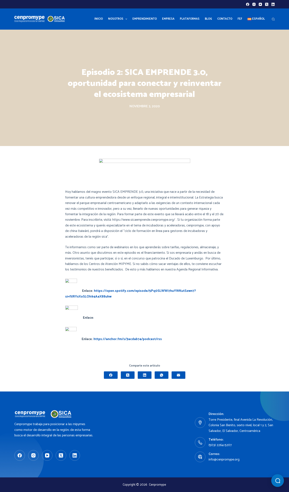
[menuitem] (256, 19)
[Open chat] (277, 480)
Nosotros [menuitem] (115, 19)
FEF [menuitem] (240, 19)
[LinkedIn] (273, 4)
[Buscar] (273, 19)
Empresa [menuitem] (168, 19)
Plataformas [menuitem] (190, 19)
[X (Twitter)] (266, 4)
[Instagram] (254, 4)
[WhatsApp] (161, 375)
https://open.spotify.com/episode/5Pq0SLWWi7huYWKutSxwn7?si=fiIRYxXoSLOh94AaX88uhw (130, 293)
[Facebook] (247, 4)
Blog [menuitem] (208, 19)
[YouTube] (260, 4)
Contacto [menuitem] (224, 19)
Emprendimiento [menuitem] (144, 19)
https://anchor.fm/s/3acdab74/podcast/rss (128, 339)
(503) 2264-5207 (220, 445)
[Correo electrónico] (178, 375)
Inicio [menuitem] (98, 19)
